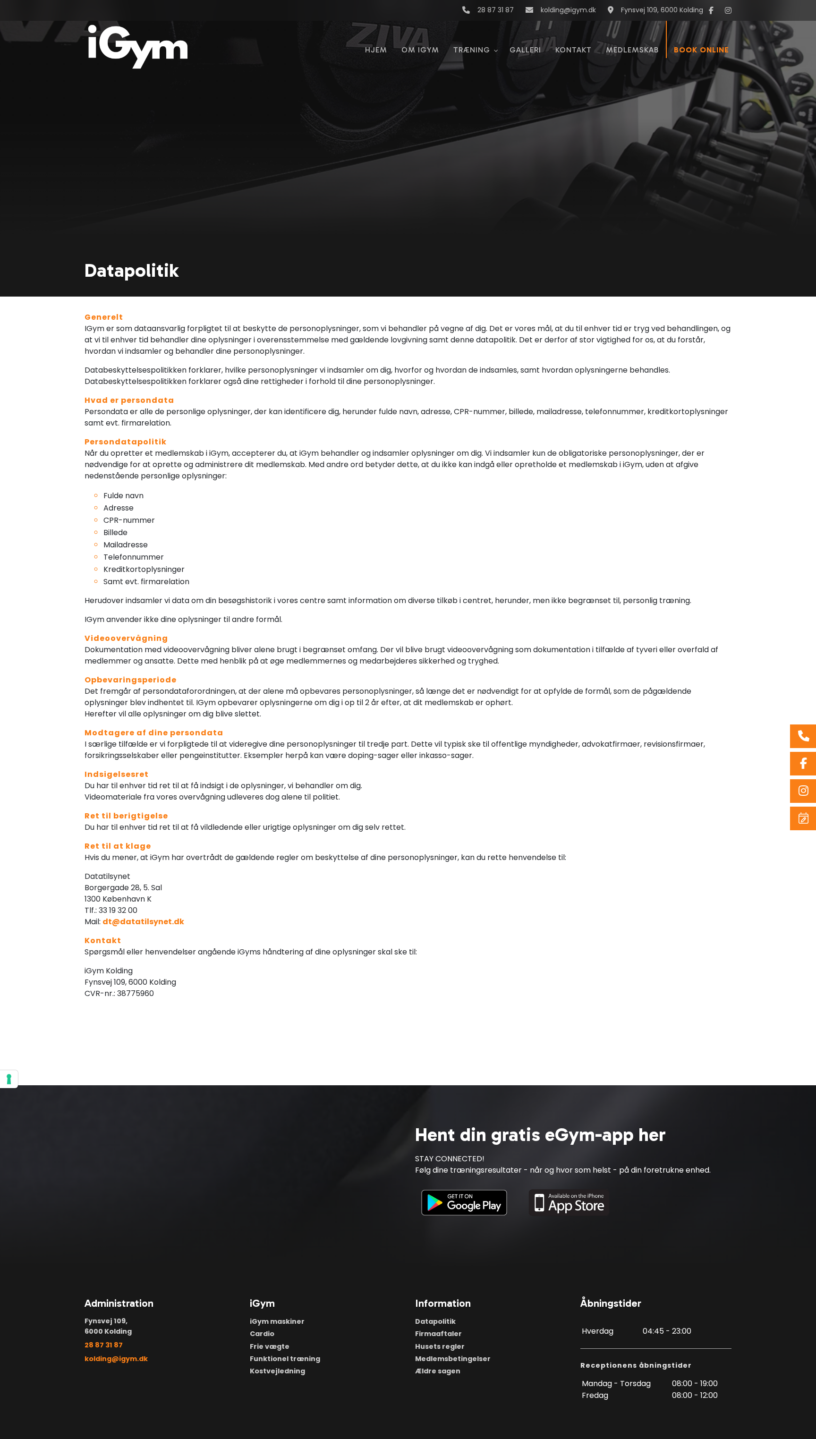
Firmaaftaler (438, 1333)
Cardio (262, 1333)
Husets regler (440, 1346)
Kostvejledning (277, 1371)
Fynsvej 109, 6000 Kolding (662, 10)
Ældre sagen (437, 1371)
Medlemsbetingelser (453, 1358)
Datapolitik (435, 1321)
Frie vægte (269, 1346)
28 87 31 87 (495, 10)
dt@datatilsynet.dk (143, 921)
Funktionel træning (285, 1358)
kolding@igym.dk (568, 10)
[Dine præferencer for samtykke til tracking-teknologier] (9, 1079)
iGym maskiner (277, 1321)
